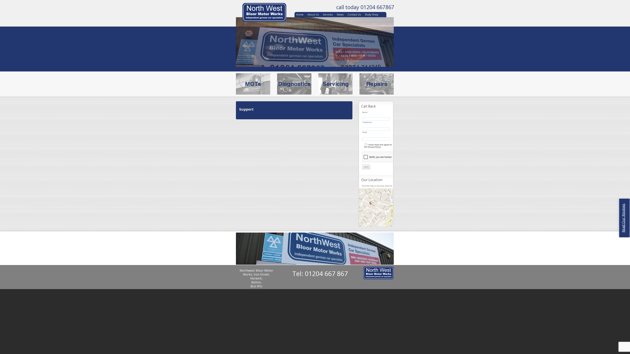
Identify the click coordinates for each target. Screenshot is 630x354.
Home (300, 14)
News (340, 14)
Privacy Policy (374, 147)
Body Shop (371, 14)
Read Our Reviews (623, 218)
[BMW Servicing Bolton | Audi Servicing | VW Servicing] (264, 13)
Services (328, 14)
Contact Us (354, 14)
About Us (313, 14)
